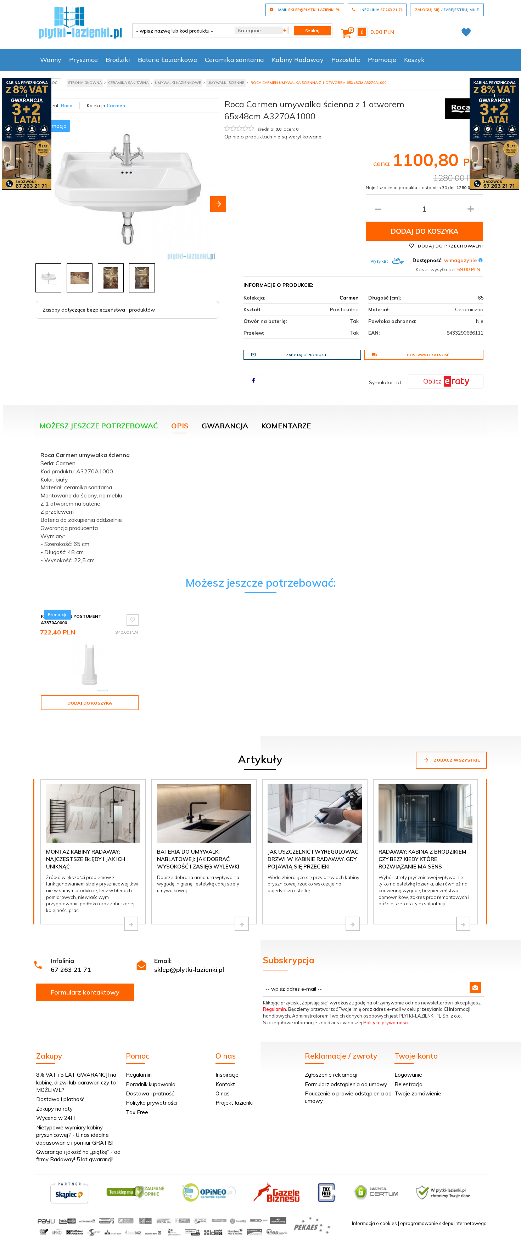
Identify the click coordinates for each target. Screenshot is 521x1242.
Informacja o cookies (374, 1223)
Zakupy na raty (54, 1108)
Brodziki (118, 60)
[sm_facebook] (253, 380)
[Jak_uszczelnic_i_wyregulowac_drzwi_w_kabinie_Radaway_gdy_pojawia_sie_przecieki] (353, 924)
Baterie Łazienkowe (167, 60)
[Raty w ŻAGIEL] (446, 381)
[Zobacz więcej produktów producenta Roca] (461, 108)
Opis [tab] (180, 425)
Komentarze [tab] (286, 425)
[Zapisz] (475, 987)
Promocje (382, 60)
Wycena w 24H (55, 1118)
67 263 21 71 (71, 969)
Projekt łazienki (234, 1102)
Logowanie (408, 1074)
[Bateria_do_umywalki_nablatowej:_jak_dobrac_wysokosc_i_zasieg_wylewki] (242, 924)
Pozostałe (345, 60)
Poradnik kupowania (150, 1084)
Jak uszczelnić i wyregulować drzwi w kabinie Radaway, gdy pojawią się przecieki (313, 859)
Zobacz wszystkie (456, 760)
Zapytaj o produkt (306, 355)
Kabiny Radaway (298, 60)
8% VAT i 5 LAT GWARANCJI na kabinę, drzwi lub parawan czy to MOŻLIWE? (76, 1082)
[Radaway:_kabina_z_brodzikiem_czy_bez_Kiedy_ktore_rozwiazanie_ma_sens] (463, 924)
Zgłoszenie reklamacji (331, 1074)
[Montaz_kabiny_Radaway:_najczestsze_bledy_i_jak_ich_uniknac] (131, 924)
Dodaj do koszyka (424, 231)
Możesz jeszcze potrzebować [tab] (98, 425)
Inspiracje (227, 1074)
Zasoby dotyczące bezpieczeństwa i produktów (99, 310)
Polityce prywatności (385, 1022)
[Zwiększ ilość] (471, 209)
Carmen (116, 105)
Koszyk (414, 60)
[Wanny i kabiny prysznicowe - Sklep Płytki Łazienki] (80, 22)
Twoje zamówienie (417, 1093)
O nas (222, 1093)
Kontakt (225, 1084)
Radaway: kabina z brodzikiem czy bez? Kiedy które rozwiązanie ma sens (422, 859)
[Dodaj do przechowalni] (133, 620)
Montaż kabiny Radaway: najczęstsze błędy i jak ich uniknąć (85, 859)
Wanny (50, 60)
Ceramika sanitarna (234, 60)
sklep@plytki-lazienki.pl (189, 969)
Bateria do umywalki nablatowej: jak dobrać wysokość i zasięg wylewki (198, 859)
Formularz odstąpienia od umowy (346, 1084)
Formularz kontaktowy (85, 992)
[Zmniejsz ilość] (378, 209)
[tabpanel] (260, 506)
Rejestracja (408, 1084)
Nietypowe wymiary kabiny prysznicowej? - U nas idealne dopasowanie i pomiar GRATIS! (74, 1135)
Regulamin (274, 1009)
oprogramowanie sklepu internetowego (443, 1223)
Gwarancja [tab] (225, 425)
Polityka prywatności (151, 1102)
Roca (67, 105)
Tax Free (137, 1112)
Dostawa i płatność (428, 355)
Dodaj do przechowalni (449, 246)
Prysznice (83, 60)
